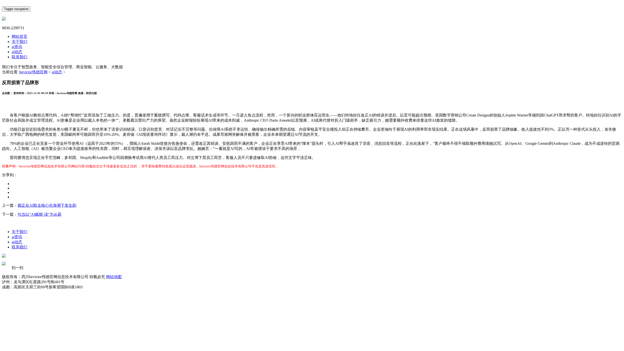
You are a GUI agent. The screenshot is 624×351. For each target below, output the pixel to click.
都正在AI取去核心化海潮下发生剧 (47, 205)
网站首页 (19, 36)
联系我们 (19, 57)
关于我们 (19, 41)
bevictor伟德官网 (34, 72)
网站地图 (114, 277)
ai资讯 (17, 47)
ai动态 (17, 52)
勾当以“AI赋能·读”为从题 (39, 214)
